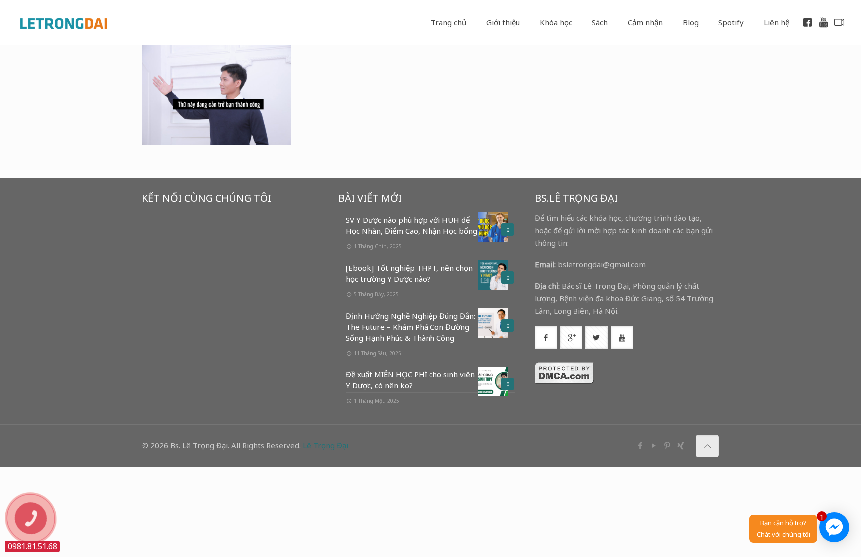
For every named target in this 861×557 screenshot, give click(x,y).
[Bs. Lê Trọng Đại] (63, 22)
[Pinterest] (667, 445)
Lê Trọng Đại (325, 445)
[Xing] (680, 445)
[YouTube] (653, 445)
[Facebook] (640, 445)
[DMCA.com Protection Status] (564, 381)
